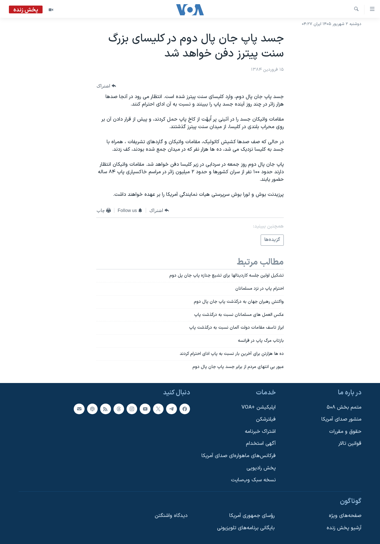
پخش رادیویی (261, 468)
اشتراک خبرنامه (260, 431)
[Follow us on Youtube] (145, 408)
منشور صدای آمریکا (341, 419)
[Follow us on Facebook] (184, 408)
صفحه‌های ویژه (345, 515)
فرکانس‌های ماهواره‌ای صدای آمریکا (238, 456)
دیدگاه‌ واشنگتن (171, 515)
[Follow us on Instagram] (132, 408)
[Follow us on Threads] (118, 408)
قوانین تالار (349, 443)
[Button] (106, 86)
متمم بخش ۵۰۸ (344, 407)
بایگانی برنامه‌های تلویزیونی (246, 528)
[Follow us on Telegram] (171, 408)
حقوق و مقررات (345, 431)
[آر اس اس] (105, 408)
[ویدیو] (51, 10)
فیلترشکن (266, 419)
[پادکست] (92, 408)
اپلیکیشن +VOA (258, 407)
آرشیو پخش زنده (344, 528)
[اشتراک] (79, 408)
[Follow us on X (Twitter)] (158, 408)
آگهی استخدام (261, 443)
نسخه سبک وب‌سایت (253, 480)
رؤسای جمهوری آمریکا (252, 515)
